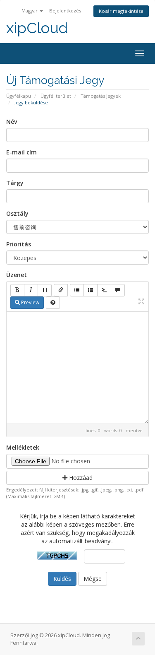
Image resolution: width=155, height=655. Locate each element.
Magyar (30, 10)
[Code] (104, 290)
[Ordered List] (90, 290)
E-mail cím (21, 152)
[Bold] (17, 290)
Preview (29, 302)
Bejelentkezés (65, 10)
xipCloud (37, 28)
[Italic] (31, 290)
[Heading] (45, 290)
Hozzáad (80, 478)
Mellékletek (22, 447)
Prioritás (18, 244)
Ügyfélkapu (18, 96)
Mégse (92, 579)
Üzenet (16, 275)
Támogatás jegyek (101, 96)
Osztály (17, 213)
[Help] (53, 302)
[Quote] (118, 290)
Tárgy (15, 183)
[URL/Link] (61, 290)
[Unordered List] (77, 290)
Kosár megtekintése (121, 11)
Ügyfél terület (56, 96)
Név (11, 121)
